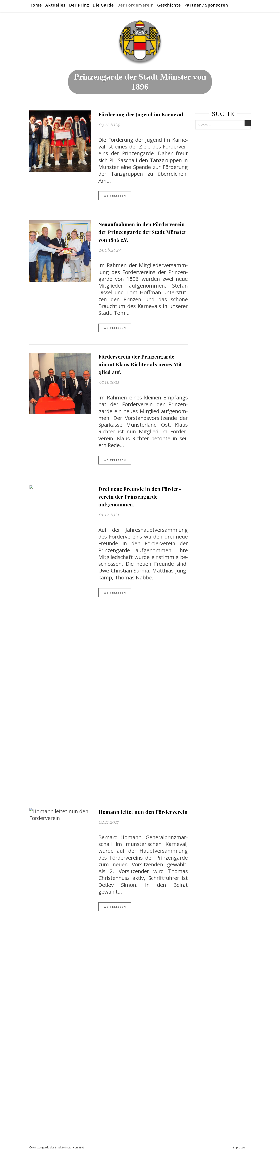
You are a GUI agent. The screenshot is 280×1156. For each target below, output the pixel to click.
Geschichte (169, 5)
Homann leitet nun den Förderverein (143, 812)
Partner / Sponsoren (206, 5)
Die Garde (103, 5)
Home (35, 5)
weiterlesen (115, 195)
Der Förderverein (135, 5)
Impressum (240, 1147)
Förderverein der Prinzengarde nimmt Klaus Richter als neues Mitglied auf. (141, 364)
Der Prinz (79, 5)
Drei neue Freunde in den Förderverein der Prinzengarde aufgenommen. (139, 497)
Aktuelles (55, 5)
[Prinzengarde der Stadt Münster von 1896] (140, 40)
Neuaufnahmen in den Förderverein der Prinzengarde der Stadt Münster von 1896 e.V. (142, 232)
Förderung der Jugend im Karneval (140, 114)
